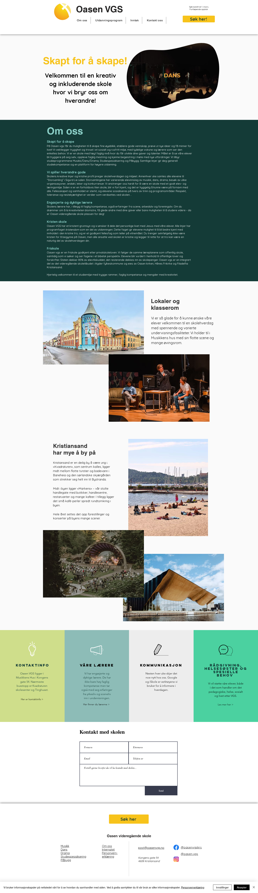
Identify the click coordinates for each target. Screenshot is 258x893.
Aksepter (242, 887)
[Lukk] (254, 887)
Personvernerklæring (192, 887)
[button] (82, 20)
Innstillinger (222, 887)
